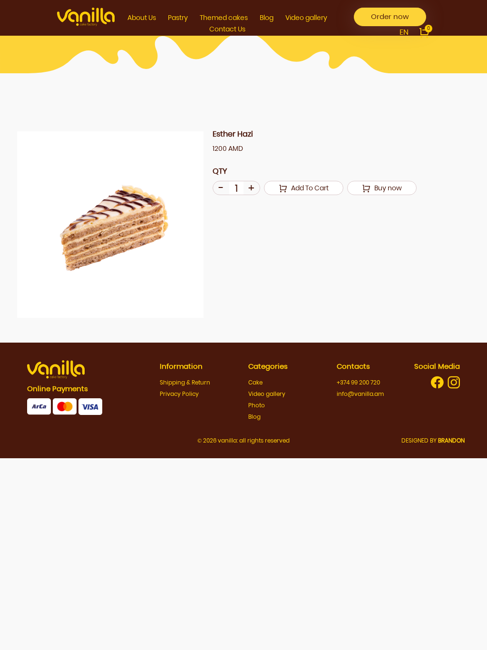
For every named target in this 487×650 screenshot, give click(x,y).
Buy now (387, 188)
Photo (256, 405)
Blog (266, 17)
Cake (255, 382)
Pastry (178, 17)
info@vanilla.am (360, 394)
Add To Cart (309, 188)
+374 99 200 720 (358, 382)
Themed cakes (224, 17)
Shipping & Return (185, 382)
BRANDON (451, 440)
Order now (390, 16)
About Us (141, 17)
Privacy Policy (179, 394)
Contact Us (227, 29)
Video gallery (306, 17)
